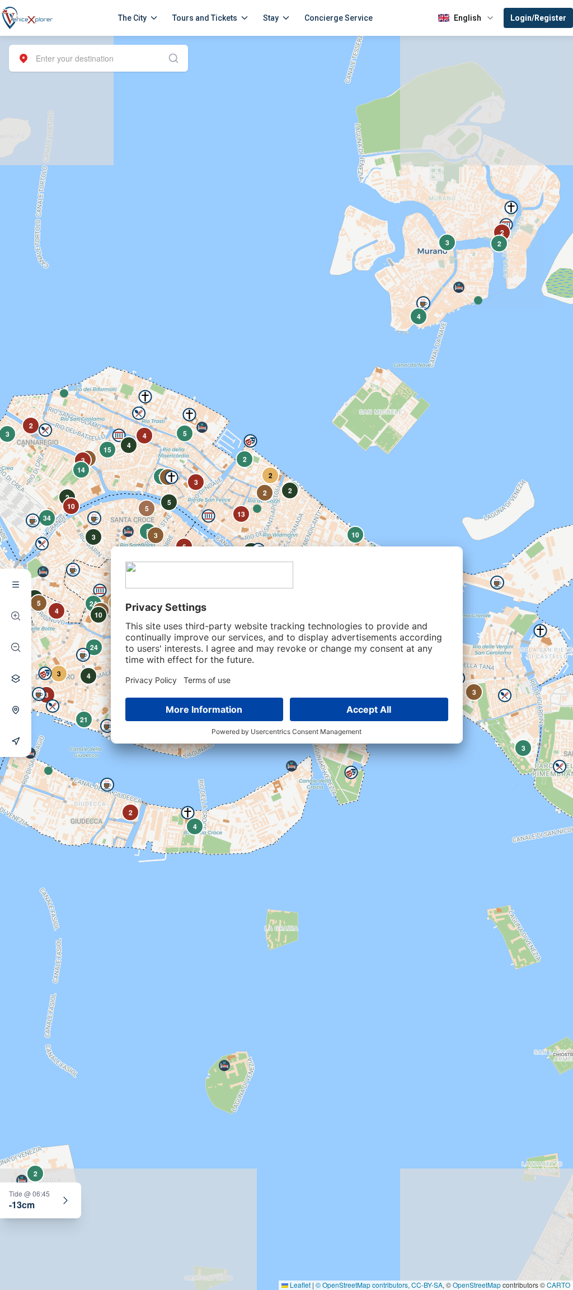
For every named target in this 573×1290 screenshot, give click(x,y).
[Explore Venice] (15, 584)
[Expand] (65, 1200)
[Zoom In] (15, 616)
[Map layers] (15, 678)
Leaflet (299, 1284)
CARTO (558, 1284)
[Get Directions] (15, 741)
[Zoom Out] (15, 647)
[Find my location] (15, 710)
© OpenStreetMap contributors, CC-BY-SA (379, 1284)
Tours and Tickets (204, 17)
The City (132, 17)
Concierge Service (338, 17)
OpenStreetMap (477, 1284)
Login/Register (538, 17)
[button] (64, 393)
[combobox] (98, 58)
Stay (271, 17)
